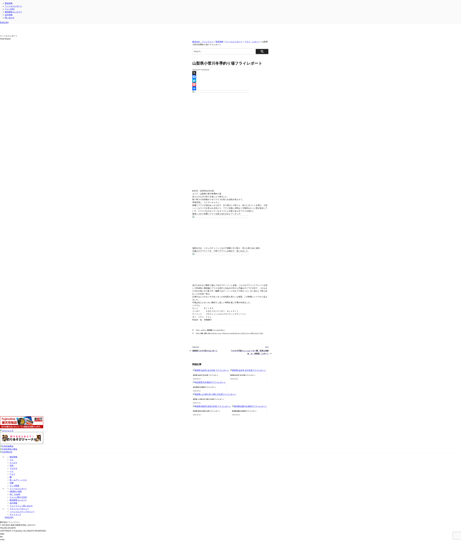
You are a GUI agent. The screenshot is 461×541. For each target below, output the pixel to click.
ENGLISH (4, 22)
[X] (230, 73)
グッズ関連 (14, 486)
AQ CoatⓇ (15, 494)
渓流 (11, 466)
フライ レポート (201, 330)
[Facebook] (230, 77)
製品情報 (8, 3)
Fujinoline (205, 69)
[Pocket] (230, 84)
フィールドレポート (13, 6)
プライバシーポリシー (19, 509)
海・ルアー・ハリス (18, 480)
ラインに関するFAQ (18, 497)
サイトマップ (15, 515)
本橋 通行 (203, 333)
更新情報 (209, 330)
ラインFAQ (9, 9)
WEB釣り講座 (16, 491)
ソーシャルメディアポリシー (22, 512)
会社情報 (8, 15)
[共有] (230, 88)
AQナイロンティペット (215, 333)
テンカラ (13, 463)
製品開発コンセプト (13, 12)
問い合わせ (9, 18)
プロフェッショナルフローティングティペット (236, 333)
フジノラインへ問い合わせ (21, 506)
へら (11, 471)
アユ (11, 460)
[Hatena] (230, 81)
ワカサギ (13, 468)
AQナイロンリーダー (257, 333)
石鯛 (11, 483)
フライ (198, 333)
